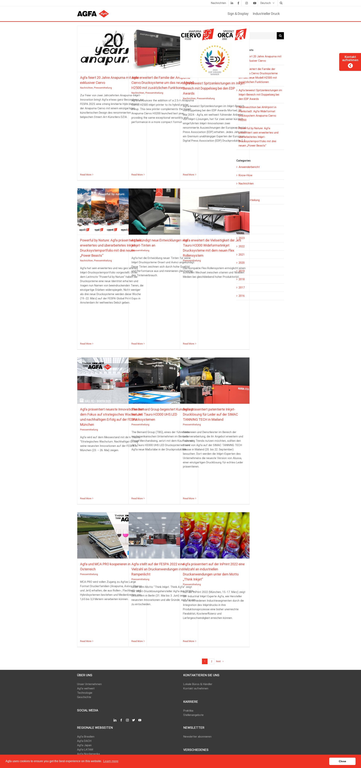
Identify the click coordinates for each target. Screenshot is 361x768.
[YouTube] (140, 720)
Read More (85, 174)
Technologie (84, 692)
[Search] (281, 3)
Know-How (245, 175)
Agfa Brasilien (85, 736)
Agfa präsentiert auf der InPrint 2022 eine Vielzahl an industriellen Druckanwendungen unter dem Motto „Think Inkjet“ (214, 533)
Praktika (188, 710)
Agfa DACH (84, 741)
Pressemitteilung (119, 52)
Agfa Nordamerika (88, 754)
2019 (242, 271)
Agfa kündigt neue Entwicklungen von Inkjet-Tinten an (163, 209)
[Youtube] (254, 3)
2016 (242, 295)
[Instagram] (246, 3)
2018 (242, 279)
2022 (242, 246)
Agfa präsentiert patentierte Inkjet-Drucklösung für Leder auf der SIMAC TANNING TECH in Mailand (214, 379)
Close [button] (342, 761)
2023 (242, 238)
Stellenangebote (193, 715)
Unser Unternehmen (89, 684)
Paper (242, 192)
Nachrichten (102, 52)
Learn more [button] (110, 761)
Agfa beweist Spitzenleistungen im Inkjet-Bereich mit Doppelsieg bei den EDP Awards (214, 50)
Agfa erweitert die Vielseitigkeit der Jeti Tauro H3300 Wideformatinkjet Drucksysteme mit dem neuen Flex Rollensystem (214, 209)
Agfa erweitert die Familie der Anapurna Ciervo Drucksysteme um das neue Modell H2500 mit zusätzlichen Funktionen (163, 47)
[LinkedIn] (232, 3)
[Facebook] (238, 3)
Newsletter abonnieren (197, 736)
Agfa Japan (84, 745)
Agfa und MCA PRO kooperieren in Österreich (111, 533)
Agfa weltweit (86, 688)
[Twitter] (133, 720)
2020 (242, 262)
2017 (242, 287)
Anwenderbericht (249, 167)
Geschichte (84, 697)
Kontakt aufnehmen (195, 688)
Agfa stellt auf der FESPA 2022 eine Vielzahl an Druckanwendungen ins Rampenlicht (163, 533)
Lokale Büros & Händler (197, 684)
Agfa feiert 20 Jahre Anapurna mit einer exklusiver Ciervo (111, 47)
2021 (242, 254)
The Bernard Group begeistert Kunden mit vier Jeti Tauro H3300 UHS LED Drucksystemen (163, 379)
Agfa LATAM (85, 749)
